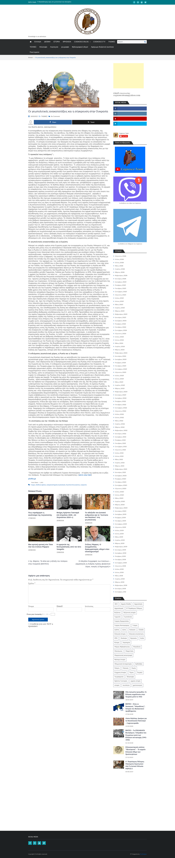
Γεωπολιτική (128, 617)
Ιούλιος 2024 (119, 337)
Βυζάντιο (117, 612)
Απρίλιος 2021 (120, 463)
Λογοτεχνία (54, 47)
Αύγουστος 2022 (120, 411)
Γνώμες (33, 485)
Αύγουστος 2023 (120, 372)
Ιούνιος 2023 (119, 379)
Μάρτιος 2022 (119, 427)
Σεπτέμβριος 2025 (121, 292)
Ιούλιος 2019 (119, 530)
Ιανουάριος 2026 (120, 279)
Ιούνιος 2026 (119, 262)
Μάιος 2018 (119, 576)
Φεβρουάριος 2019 (121, 547)
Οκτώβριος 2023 (120, 366)
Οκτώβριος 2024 (120, 327)
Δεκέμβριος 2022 (120, 398)
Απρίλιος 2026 (120, 269)
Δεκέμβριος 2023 (120, 359)
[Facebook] (134, 2)
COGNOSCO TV (99, 42)
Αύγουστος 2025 (120, 295)
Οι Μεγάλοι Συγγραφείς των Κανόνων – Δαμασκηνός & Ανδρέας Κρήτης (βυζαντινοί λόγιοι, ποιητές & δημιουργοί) (93, 564)
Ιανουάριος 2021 (120, 472)
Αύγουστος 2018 (120, 566)
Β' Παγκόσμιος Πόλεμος (134, 608)
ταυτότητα (126, 685)
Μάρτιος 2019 (119, 543)
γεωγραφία (65, 47)
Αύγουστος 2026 (120, 256)
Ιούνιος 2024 (119, 340)
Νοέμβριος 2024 (120, 324)
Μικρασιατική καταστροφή (123, 655)
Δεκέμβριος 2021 (120, 437)
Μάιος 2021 (119, 459)
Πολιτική (125, 668)
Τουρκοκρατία (118, 677)
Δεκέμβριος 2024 (120, 321)
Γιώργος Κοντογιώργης (121, 625)
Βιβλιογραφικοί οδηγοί (80, 47)
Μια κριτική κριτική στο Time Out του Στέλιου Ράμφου (40, 545)
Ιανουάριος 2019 (120, 550)
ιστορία (116, 685)
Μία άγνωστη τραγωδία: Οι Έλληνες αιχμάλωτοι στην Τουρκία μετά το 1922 (136, 694)
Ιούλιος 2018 (119, 569)
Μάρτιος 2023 (119, 388)
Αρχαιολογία (138, 604)
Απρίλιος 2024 (120, 346)
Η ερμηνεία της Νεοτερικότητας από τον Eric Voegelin (69, 546)
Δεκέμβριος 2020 (120, 476)
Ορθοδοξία (138, 664)
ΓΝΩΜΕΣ (111, 42)
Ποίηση (116, 668)
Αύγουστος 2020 (120, 488)
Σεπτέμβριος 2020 (121, 485)
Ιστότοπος (89, 606)
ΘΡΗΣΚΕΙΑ (67, 42)
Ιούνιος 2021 (119, 456)
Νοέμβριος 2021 (120, 440)
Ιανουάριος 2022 (120, 434)
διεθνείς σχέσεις (41, 485)
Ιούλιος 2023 (119, 375)
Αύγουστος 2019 (120, 527)
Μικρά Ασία (129, 651)
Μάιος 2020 (119, 498)
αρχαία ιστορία (135, 681)
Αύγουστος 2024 (120, 333)
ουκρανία (84, 485)
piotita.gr (32, 479)
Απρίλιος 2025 (120, 308)
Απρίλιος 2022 (120, 424)
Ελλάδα (141, 630)
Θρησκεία (133, 638)
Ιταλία (142, 638)
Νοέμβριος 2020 (120, 479)
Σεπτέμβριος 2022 (121, 408)
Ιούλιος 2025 (119, 298)
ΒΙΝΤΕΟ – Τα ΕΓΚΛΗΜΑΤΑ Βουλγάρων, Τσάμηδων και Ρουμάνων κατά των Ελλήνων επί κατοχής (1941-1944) (136, 735)
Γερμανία (117, 617)
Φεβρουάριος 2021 (121, 469)
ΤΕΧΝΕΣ (33, 47)
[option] (68, 2)
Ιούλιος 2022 (119, 414)
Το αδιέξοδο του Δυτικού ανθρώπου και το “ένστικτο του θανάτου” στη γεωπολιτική (64, 2)
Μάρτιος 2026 (119, 272)
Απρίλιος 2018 (120, 579)
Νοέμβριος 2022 (120, 401)
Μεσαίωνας (118, 651)
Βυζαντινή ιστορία (130, 612)
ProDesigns (143, 854)
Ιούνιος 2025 (119, 301)
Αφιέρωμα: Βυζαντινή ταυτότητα (102, 47)
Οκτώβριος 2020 (120, 482)
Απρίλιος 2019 (120, 540)
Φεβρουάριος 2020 (121, 508)
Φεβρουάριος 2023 (121, 392)
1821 (116, 604)
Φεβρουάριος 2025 (121, 314)
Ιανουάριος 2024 (120, 356)
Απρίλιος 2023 (120, 385)
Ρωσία (134, 668)
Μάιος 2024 (119, 343)
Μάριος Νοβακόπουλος (122, 647)
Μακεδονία (137, 647)
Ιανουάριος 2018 (120, 588)
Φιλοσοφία (43, 47)
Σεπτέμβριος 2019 (121, 524)
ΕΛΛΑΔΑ (37, 42)
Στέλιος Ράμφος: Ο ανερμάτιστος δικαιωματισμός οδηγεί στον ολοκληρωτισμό (97, 548)
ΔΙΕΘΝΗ (47, 42)
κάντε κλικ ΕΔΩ (85, 475)
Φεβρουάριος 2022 (121, 430)
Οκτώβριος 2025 (120, 288)
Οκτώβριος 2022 (120, 404)
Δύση (124, 630)
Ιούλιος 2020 (119, 492)
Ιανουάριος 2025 (120, 317)
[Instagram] (138, 2)
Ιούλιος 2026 (119, 259)
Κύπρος (116, 642)
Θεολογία (124, 638)
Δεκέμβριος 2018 (120, 553)
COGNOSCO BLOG (81, 42)
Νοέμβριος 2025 (120, 285)
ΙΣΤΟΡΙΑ (56, 42)
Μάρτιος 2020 (120, 505)
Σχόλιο (31, 583)
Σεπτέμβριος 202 (120, 592)
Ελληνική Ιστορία (120, 634)
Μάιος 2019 (119, 537)
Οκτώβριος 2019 (120, 521)
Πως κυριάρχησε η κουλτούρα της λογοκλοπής (40, 514)
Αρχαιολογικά (118, 608)
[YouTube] (141, 2)
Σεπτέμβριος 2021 (121, 446)
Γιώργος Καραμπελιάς (121, 621)
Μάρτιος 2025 (119, 311)
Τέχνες (131, 672)
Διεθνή (116, 630)
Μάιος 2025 (119, 304)
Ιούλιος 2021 (119, 453)
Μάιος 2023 (119, 382)
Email (59, 606)
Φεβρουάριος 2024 (121, 353)
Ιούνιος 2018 (119, 572)
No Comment (55, 116)
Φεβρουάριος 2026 (121, 275)
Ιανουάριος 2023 (120, 395)
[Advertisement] (128, 75)
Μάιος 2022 (119, 421)
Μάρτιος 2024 (119, 350)
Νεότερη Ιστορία (119, 659)
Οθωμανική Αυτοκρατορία (123, 664)
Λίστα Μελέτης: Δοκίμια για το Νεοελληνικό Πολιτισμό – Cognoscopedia (136, 721)
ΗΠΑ (115, 638)
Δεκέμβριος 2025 (120, 282)
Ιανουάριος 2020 (120, 511)
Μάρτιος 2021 (119, 466)
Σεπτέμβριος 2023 (121, 369)
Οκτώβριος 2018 (120, 559)
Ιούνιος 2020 (119, 495)
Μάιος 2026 (119, 266)
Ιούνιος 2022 (119, 417)
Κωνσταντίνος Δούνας (73, 485)
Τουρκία (139, 672)
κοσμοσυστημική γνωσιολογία (56, 485)
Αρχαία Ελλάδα (126, 604)
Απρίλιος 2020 (120, 501)
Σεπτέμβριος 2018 (121, 563)
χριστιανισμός (137, 685)
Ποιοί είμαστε (34, 52)
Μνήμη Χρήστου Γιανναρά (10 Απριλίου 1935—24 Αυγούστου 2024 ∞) (68, 515)
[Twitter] (145, 2)
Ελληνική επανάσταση (136, 634)
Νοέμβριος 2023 (120, 363)
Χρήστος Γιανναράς (120, 681)
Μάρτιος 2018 (119, 582)
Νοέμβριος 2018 (120, 556)
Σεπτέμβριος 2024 (121, 330)
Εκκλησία (132, 630)
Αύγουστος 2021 (120, 450)
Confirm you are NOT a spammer (40, 625)
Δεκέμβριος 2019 (120, 514)
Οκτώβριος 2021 (120, 443)
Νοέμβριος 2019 (120, 517)
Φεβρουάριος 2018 (121, 585)
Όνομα (31, 606)
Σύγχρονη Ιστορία (120, 672)
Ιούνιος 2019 (119, 534)
